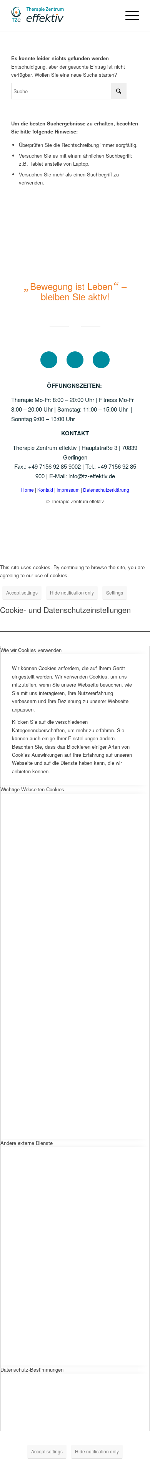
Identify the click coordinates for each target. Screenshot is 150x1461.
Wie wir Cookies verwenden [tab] (31, 650)
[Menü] (128, 15)
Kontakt (45, 489)
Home (27, 489)
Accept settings (22, 592)
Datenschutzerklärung (106, 489)
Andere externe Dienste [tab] (26, 1142)
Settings (114, 592)
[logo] (62, 15)
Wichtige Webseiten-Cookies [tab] (32, 789)
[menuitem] (128, 15)
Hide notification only (72, 592)
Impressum (69, 489)
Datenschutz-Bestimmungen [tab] (31, 1369)
